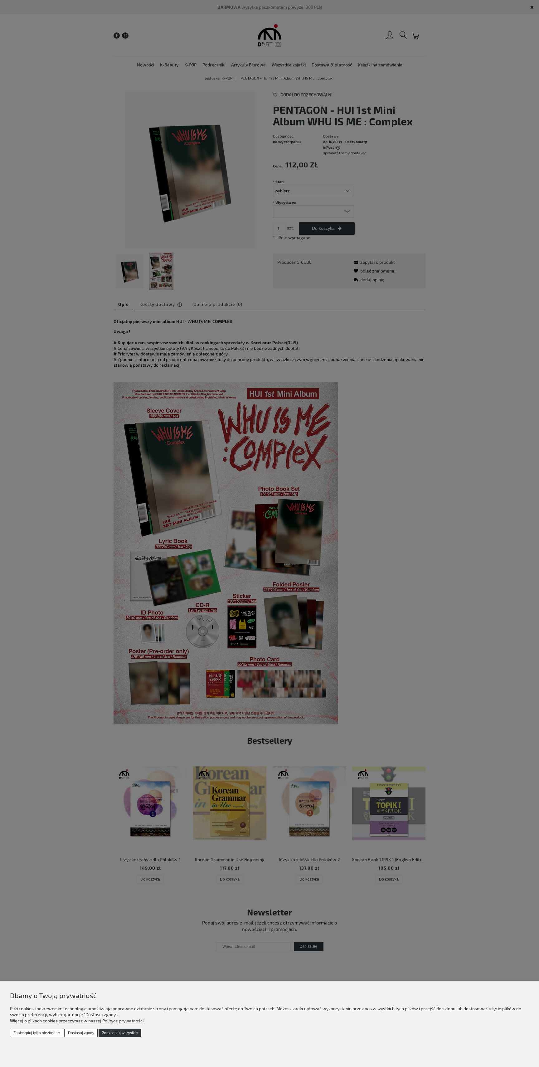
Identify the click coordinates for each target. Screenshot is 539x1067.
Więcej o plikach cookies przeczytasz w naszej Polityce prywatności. (77, 1020)
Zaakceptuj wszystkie (120, 1033)
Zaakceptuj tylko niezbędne (36, 1033)
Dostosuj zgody (81, 1033)
